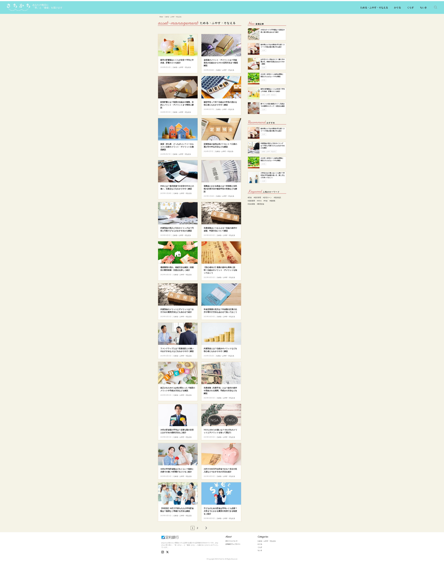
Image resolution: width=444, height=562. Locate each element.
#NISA (259, 201)
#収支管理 (257, 197)
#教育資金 (260, 204)
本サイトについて (231, 541)
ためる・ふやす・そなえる (374, 7)
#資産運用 (251, 201)
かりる (397, 7)
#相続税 (272, 201)
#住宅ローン (267, 197)
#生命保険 (251, 204)
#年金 (266, 201)
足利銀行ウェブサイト (232, 544)
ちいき (423, 7)
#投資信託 (277, 197)
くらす (410, 7)
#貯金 (250, 197)
